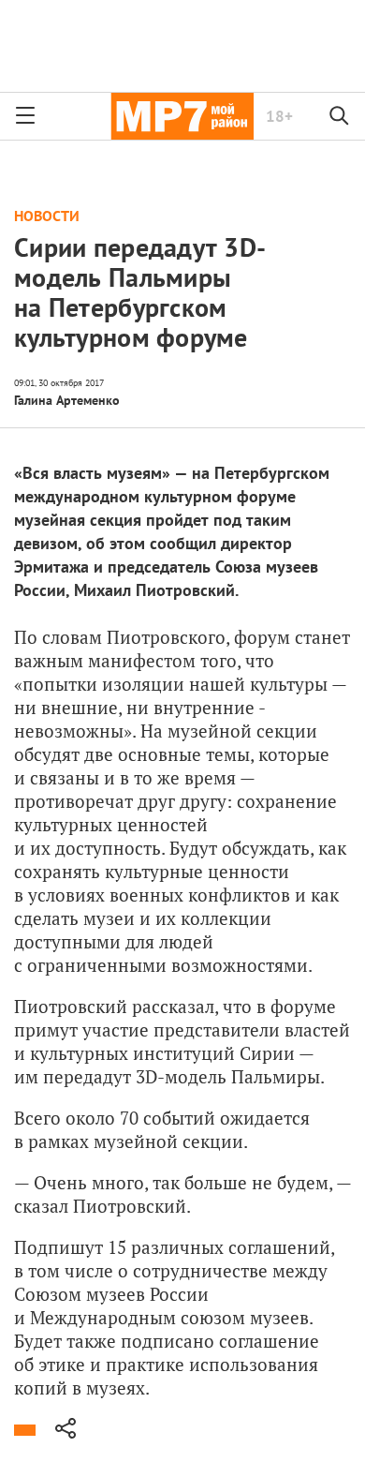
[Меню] (25, 116)
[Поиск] (339, 116)
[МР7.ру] (182, 116)
